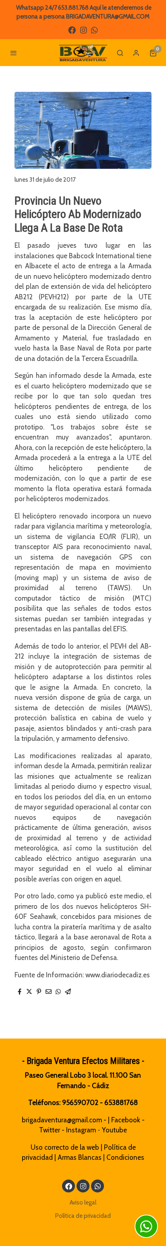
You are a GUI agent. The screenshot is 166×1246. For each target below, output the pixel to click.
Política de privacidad (83, 1215)
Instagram (81, 1130)
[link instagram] (83, 29)
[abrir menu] (13, 52)
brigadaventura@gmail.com (62, 1120)
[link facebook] (72, 29)
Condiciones (125, 1157)
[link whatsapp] (94, 29)
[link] (83, 52)
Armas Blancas (80, 1157)
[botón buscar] (120, 52)
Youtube (114, 1130)
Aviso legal (83, 1202)
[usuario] (136, 52)
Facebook (125, 1120)
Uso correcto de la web (65, 1147)
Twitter (49, 1130)
